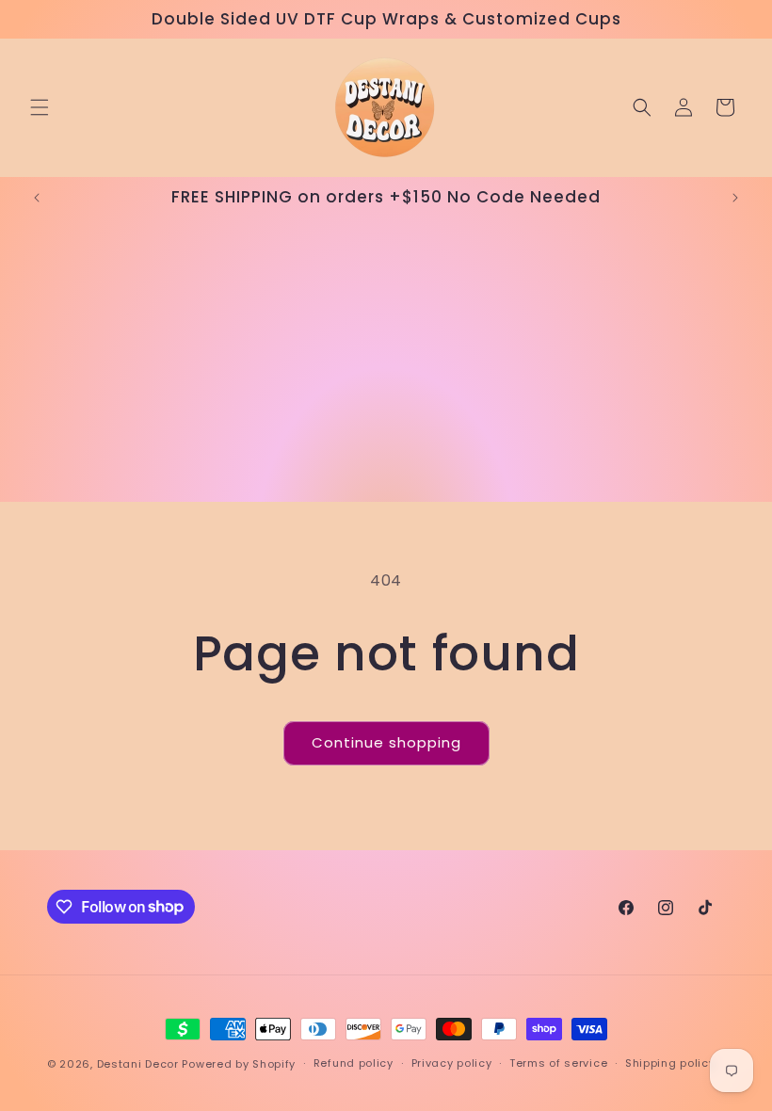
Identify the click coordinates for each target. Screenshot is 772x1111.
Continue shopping (386, 742)
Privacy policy (451, 1063)
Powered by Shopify (239, 1063)
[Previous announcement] (36, 197)
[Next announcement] (735, 197)
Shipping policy (670, 1063)
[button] (39, 107)
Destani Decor (138, 1063)
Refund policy (354, 1063)
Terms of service (558, 1063)
